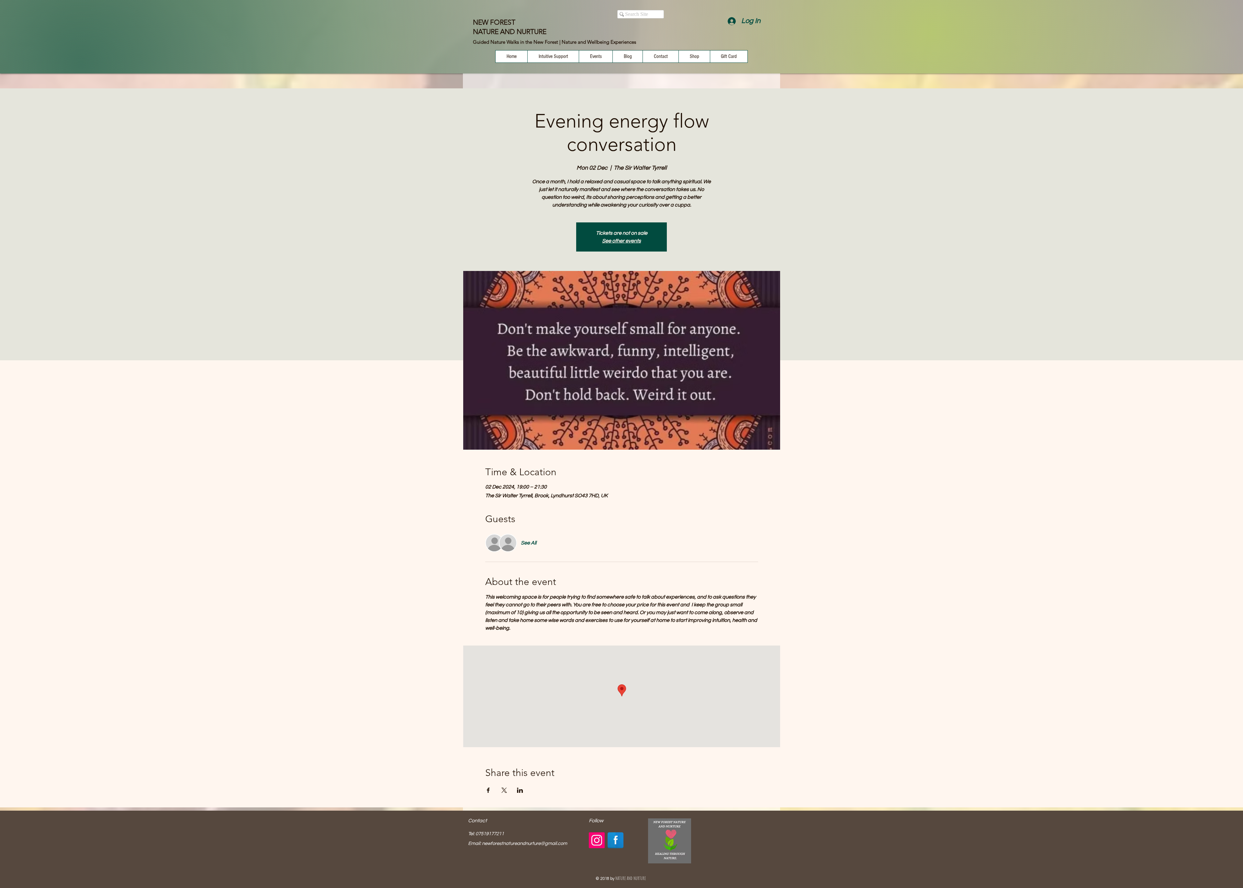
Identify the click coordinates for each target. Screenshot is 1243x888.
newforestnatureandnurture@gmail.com (524, 843)
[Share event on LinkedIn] (520, 790)
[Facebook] (615, 840)
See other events (621, 240)
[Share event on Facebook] (488, 790)
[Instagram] (597, 840)
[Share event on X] (504, 790)
